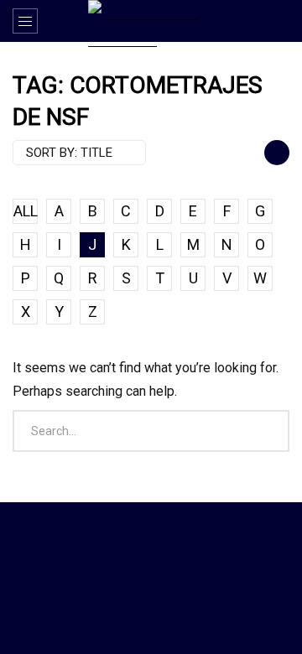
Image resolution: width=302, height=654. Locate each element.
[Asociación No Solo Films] (151, 23)
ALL (25, 211)
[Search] (281, 21)
